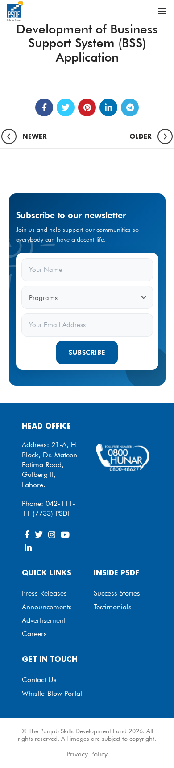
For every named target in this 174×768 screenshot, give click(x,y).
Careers (34, 633)
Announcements (47, 607)
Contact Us (39, 679)
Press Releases (44, 593)
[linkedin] (108, 107)
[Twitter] (66, 107)
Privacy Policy (87, 754)
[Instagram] (52, 534)
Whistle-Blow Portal (52, 693)
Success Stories (117, 593)
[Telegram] (130, 107)
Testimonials (113, 607)
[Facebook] (44, 107)
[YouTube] (65, 534)
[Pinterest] (87, 107)
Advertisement (44, 620)
